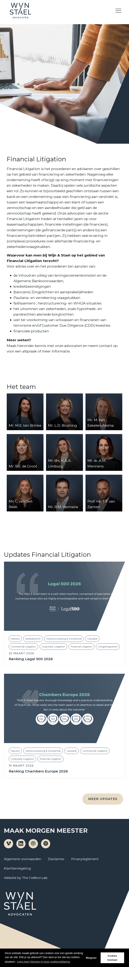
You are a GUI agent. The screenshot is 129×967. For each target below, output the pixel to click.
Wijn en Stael (20, 10)
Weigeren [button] (91, 957)
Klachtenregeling (17, 868)
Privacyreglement (85, 859)
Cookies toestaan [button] (112, 957)
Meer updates (102, 799)
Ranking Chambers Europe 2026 (38, 771)
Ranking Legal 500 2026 (31, 659)
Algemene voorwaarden (22, 859)
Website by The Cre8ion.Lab (26, 878)
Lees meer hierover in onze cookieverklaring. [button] (43, 961)
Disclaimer (56, 859)
